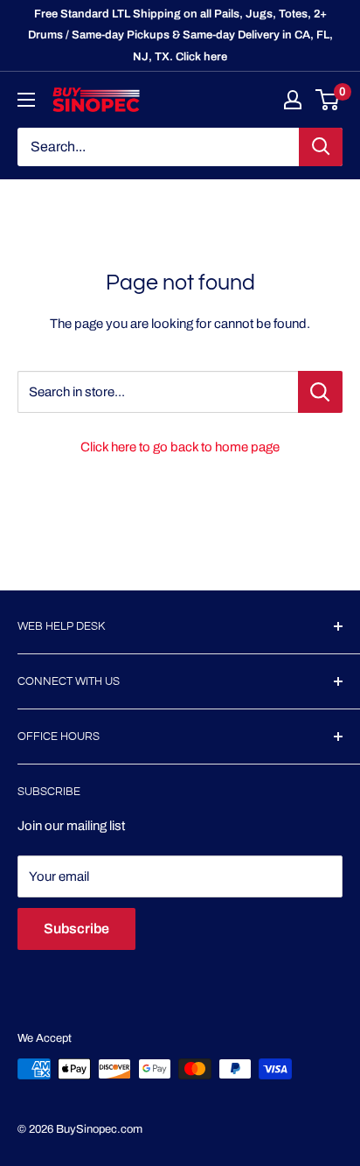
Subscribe (76, 928)
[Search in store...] (320, 392)
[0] (328, 99)
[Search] (321, 147)
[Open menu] (26, 100)
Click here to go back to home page (180, 447)
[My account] (292, 99)
